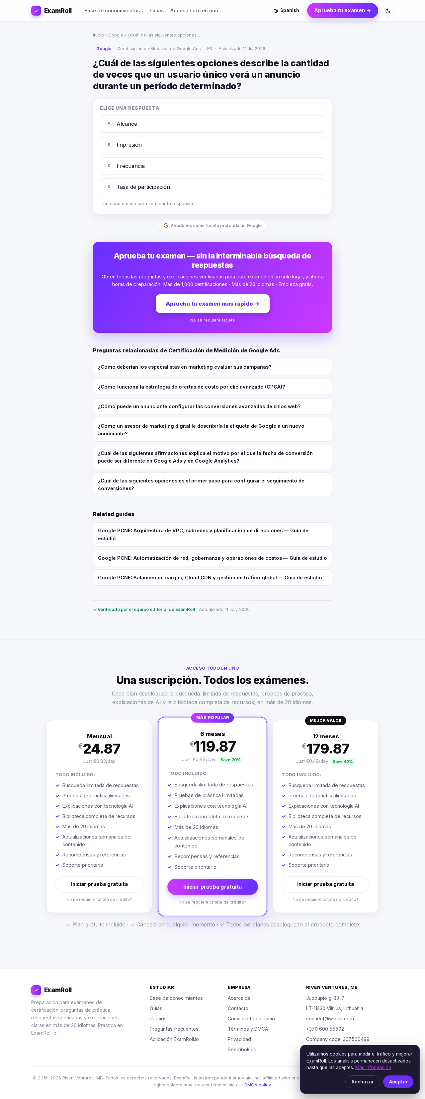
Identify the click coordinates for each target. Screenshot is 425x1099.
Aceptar (398, 1081)
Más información (373, 1067)
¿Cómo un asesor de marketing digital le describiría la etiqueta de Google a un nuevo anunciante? (201, 429)
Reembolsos (242, 1049)
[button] (99, 816)
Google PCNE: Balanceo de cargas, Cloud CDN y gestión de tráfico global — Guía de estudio (210, 577)
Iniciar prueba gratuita (99, 884)
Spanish (289, 10)
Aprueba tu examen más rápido (213, 303)
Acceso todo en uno (194, 11)
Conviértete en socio (251, 1018)
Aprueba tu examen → (342, 10)
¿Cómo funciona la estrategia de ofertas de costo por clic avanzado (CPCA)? (191, 387)
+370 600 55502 (325, 1029)
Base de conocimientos (112, 11)
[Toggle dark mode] (388, 11)
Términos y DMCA (248, 1029)
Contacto (238, 1008)
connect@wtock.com (330, 1018)
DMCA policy (257, 1084)
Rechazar (363, 1081)
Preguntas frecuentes (174, 1029)
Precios (158, 1018)
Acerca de (239, 998)
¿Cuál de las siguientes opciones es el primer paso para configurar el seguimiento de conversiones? (201, 484)
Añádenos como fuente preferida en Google (216, 225)
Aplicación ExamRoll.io (174, 1039)
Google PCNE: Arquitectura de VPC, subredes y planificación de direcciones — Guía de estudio (203, 534)
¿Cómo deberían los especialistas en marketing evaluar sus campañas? (185, 367)
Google (115, 34)
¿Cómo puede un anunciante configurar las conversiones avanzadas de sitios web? (199, 406)
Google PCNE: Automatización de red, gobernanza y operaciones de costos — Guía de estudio (212, 558)
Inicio (98, 34)
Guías (157, 11)
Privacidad (239, 1039)
